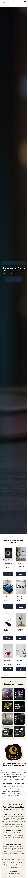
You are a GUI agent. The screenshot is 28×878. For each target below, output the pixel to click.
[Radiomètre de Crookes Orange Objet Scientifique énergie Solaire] (21, 620)
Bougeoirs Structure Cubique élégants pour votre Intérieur (20, 661)
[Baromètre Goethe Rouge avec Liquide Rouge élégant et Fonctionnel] (8, 651)
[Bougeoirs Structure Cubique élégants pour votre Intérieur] (21, 651)
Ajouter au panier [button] (8, 637)
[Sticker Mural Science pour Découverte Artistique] (21, 587)
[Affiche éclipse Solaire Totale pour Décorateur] (8, 554)
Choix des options (8, 573)
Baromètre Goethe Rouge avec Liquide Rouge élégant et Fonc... (8, 661)
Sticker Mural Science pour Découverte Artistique (20, 597)
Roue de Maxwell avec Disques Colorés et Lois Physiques (8, 630)
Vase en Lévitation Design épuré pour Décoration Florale (20, 564)
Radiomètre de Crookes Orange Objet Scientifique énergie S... (20, 630)
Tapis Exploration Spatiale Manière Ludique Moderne (7, 597)
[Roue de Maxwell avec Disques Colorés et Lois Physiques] (8, 620)
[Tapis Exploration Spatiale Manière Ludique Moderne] (8, 587)
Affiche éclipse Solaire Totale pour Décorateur (8, 564)
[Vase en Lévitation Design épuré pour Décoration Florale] (21, 554)
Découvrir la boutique (13, 279)
